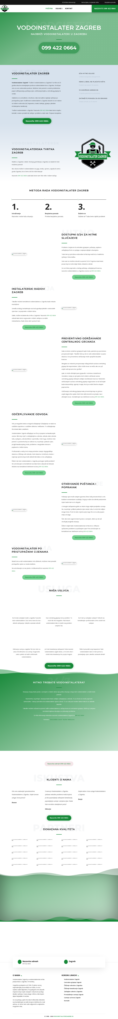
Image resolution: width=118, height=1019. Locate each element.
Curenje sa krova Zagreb (72, 997)
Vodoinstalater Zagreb (71, 979)
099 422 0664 (59, 48)
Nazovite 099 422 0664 (37, 121)
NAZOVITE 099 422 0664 (104, 8)
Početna (49, 8)
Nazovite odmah (30, 961)
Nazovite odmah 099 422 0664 (59, 764)
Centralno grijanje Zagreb (72, 982)
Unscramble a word (56, 719)
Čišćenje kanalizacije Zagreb (73, 988)
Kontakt (68, 8)
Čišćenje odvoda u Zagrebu (73, 985)
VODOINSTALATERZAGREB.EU (63, 1016)
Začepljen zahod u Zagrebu (73, 991)
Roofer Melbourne (68, 719)
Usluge (58, 8)
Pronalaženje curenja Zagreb (73, 994)
